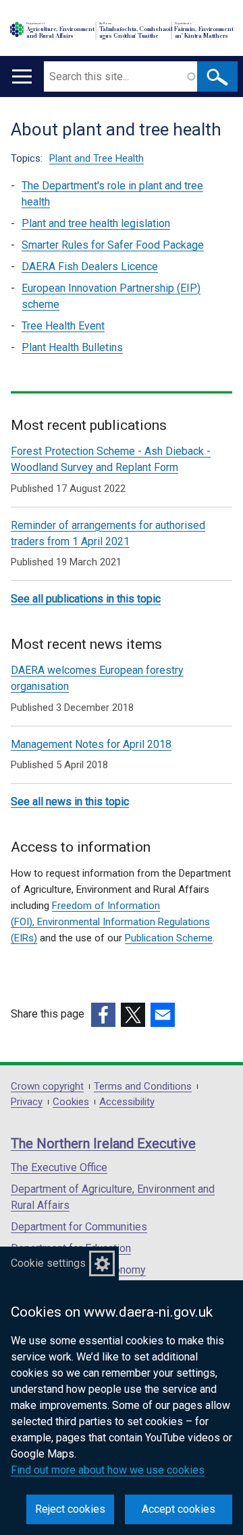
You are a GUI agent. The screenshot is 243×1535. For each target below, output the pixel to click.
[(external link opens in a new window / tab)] (103, 1015)
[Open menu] (21, 76)
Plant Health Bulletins (72, 347)
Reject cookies (70, 1509)
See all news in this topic (70, 801)
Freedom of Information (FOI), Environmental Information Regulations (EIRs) (110, 922)
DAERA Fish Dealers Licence (90, 266)
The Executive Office (59, 1167)
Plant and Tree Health (96, 158)
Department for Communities (79, 1226)
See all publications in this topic (86, 598)
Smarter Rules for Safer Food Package (113, 245)
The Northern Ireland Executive (103, 1143)
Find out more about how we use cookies (108, 1470)
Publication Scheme (169, 938)
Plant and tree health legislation (96, 223)
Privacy (27, 1102)
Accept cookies (178, 1509)
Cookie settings (48, 1263)
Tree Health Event (63, 325)
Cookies (71, 1102)
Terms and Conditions (143, 1087)
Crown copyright (47, 1087)
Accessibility (127, 1102)
